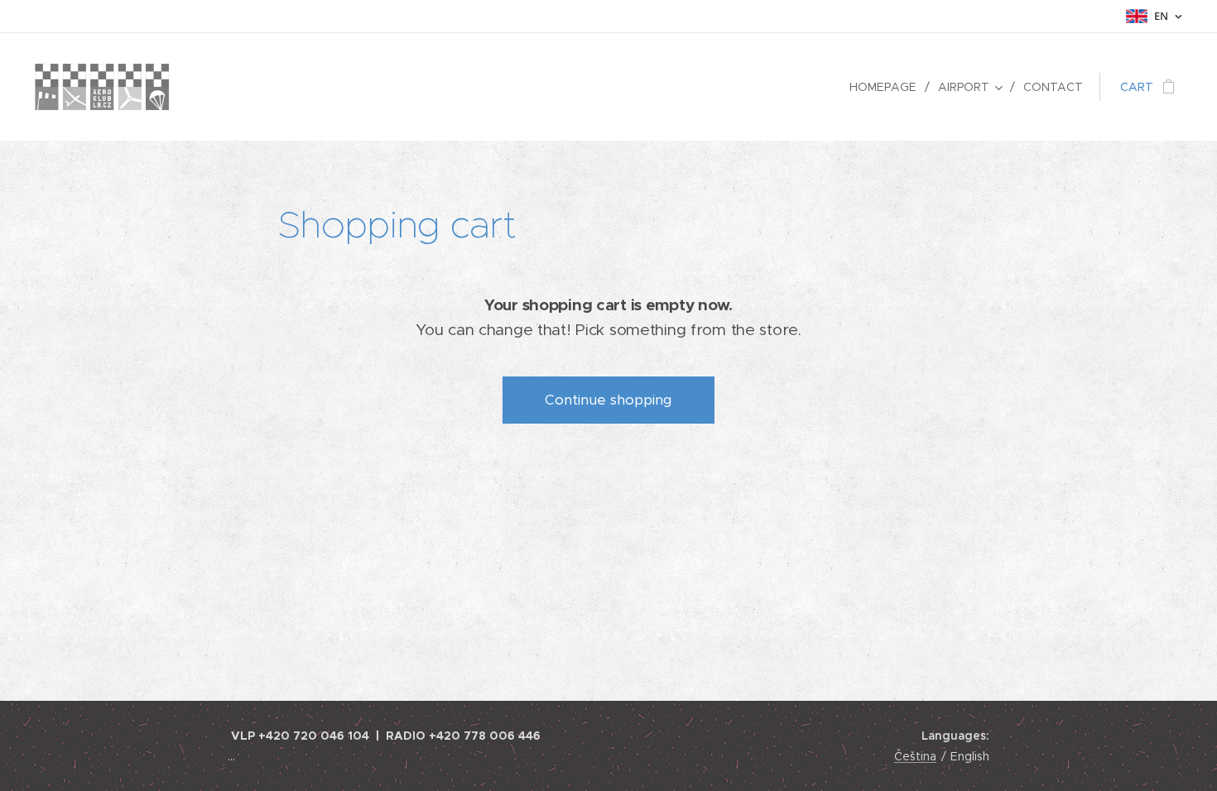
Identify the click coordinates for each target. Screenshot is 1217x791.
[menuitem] (887, 87)
